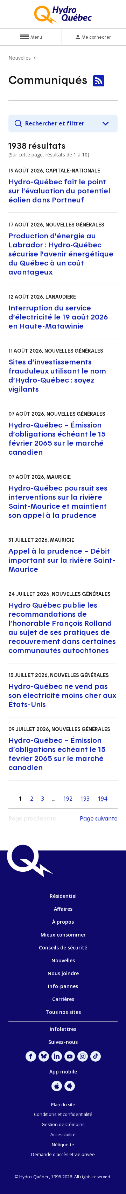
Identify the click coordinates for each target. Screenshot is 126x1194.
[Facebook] (31, 1056)
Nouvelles (63, 960)
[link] (98, 80)
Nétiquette (63, 1145)
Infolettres (63, 1029)
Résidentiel (63, 896)
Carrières (63, 999)
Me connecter (96, 36)
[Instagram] (82, 1056)
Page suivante (99, 818)
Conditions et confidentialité (63, 1114)
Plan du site (63, 1105)
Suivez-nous (63, 1042)
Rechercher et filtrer (54, 123)
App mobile (63, 1071)
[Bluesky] (43, 1056)
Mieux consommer (63, 934)
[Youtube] (69, 1056)
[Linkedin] (56, 1056)
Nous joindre (63, 973)
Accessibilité (63, 1135)
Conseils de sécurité (63, 947)
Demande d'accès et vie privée (63, 1154)
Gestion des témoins (63, 1124)
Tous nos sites (63, 1012)
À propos (63, 921)
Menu (36, 36)
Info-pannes (63, 986)
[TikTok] (95, 1056)
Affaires (63, 909)
